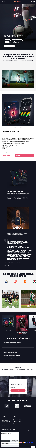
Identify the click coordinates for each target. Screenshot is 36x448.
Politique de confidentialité (5, 446)
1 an (7, 147)
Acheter (18, 155)
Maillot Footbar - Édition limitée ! (21, 332)
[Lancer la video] (18, 78)
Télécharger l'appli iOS (16, 419)
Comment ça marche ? (7, 345)
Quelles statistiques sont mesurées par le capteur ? (12, 342)
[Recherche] (4, 1)
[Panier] (33, 1)
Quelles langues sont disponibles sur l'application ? (11, 355)
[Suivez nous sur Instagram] (28, 430)
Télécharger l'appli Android (17, 417)
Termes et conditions (13, 446)
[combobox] (33, 447)
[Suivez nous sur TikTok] (31, 430)
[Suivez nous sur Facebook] (26, 430)
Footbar (3, 129)
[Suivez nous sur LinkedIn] (26, 433)
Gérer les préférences (5, 443)
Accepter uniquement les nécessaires (14, 441)
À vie (10, 147)
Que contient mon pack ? (7, 358)
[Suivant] (33, 127)
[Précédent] (2, 127)
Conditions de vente (16, 423)
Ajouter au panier (6, 155)
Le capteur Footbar (10, 131)
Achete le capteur (9, 46)
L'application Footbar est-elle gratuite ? (10, 352)
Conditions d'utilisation (17, 421)
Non (3, 147)
